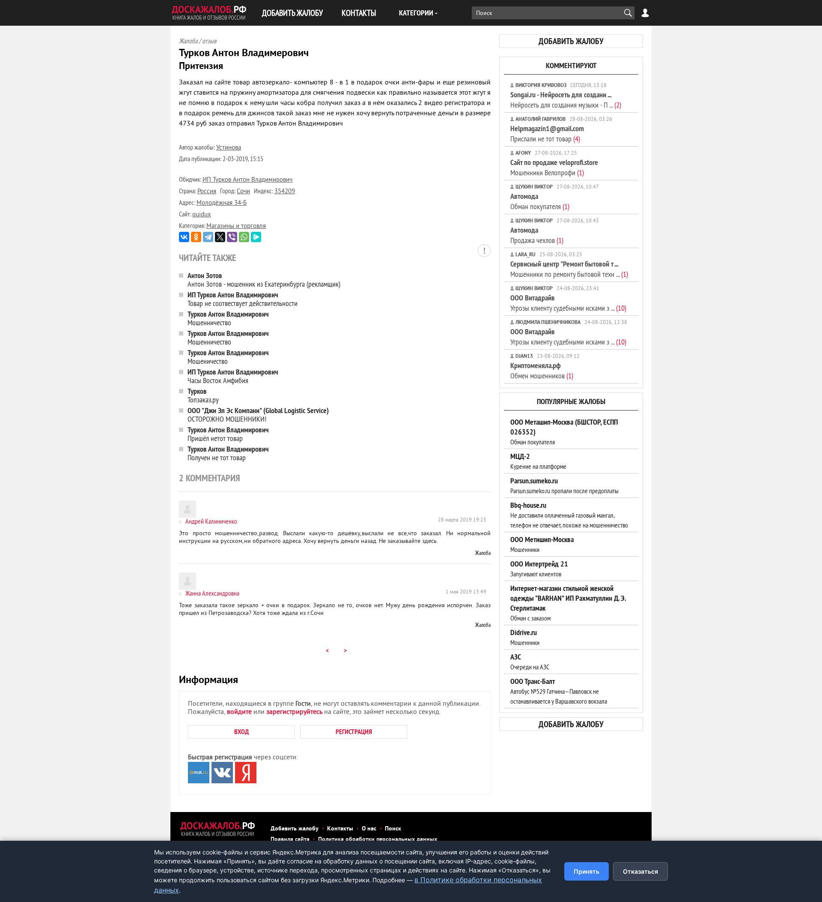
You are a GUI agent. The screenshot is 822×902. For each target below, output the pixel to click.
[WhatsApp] (244, 237)
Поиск (393, 829)
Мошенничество (228, 318)
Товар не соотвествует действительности (243, 299)
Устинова (228, 148)
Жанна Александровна (212, 593)
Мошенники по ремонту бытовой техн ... (569, 269)
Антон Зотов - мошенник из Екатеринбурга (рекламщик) (264, 279)
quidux (201, 215)
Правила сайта (290, 839)
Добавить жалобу (295, 829)
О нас (369, 829)
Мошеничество (228, 357)
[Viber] (232, 237)
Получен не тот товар (228, 453)
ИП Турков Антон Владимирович (247, 180)
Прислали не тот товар (547, 133)
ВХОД (241, 731)
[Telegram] (208, 237)
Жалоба (483, 552)
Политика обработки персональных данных (377, 839)
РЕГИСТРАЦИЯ (354, 731)
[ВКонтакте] (184, 237)
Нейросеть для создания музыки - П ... (565, 100)
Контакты (340, 829)
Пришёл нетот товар (228, 434)
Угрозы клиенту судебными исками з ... (568, 303)
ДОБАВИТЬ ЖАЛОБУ (292, 12)
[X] (220, 237)
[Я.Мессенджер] (256, 237)
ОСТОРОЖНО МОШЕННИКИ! (258, 414)
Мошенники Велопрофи (554, 167)
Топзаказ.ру (203, 395)
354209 (284, 192)
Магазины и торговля (236, 226)
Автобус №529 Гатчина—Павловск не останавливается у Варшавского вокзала (558, 691)
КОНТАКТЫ (359, 12)
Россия (206, 192)
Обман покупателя (539, 201)
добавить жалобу (571, 41)
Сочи (243, 192)
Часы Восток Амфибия (233, 376)
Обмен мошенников (541, 370)
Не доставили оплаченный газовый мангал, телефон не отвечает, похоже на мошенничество (569, 515)
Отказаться (640, 871)
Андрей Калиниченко (211, 521)
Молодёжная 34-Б (222, 203)
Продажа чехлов (536, 235)
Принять (586, 871)
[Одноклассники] (196, 237)
